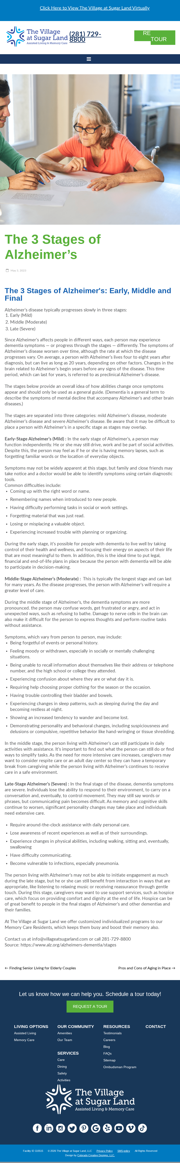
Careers (109, 1040)
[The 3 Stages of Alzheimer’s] (90, 76)
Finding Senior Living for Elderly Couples (40, 968)
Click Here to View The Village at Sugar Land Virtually (95, 8)
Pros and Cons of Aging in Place (146, 968)
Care (61, 1060)
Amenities (64, 1033)
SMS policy (123, 1150)
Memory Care (24, 1040)
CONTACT (156, 1026)
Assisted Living (25, 1033)
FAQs (107, 1053)
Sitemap (109, 1060)
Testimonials (112, 1033)
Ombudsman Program (119, 1067)
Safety (62, 1073)
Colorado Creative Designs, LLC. (96, 1155)
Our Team (64, 1040)
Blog (106, 1047)
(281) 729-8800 (85, 37)
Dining (62, 1066)
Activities (63, 1080)
